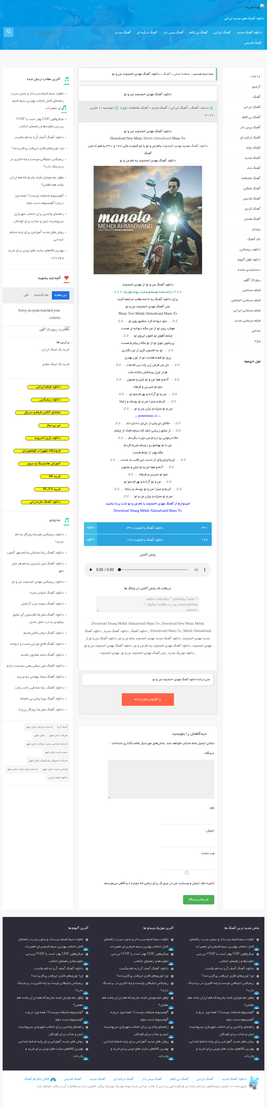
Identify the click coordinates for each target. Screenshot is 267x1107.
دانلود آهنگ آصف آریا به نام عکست (39, 137)
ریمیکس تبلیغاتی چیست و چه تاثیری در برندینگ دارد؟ (37, 163)
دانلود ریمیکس (250, 250)
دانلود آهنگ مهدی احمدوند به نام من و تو (162, 646)
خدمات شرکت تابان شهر (39, 727)
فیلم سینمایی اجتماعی (245, 300)
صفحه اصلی (182, 74)
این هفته (60, 295)
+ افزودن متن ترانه (148, 699)
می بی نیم (53, 425)
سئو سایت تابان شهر (56, 752)
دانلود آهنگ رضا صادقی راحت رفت (39, 688)
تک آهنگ (253, 239)
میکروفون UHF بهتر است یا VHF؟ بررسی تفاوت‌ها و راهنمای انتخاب (40, 123)
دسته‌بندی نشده (249, 270)
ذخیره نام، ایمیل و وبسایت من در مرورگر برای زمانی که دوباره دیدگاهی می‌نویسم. (159, 883)
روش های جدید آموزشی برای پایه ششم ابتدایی (37, 236)
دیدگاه (208, 753)
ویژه (123, 108)
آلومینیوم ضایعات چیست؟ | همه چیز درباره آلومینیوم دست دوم (39, 199)
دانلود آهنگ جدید (249, 33)
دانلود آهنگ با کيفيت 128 (145, 540)
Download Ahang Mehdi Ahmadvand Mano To (126, 624)
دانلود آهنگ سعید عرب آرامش (42, 604)
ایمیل (209, 831)
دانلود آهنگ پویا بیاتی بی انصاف (42, 699)
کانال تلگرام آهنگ (36, 1079)
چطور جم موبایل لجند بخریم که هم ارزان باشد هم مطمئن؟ (37, 181)
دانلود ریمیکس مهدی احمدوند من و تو (38, 582)
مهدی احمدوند (172, 146)
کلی (25, 295)
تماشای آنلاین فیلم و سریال (42, 413)
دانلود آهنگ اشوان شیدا (46, 593)
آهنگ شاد (253, 168)
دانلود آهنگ (199, 146)
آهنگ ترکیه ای (147, 33)
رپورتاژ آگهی (252, 280)
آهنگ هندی (252, 219)
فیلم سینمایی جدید (247, 321)
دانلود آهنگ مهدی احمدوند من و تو (148, 94)
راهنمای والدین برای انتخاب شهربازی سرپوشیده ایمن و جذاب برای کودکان (39, 217)
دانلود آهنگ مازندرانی (45, 502)
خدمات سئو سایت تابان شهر (22, 769)
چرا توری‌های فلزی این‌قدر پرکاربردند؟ (38, 148)
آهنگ (167, 74)
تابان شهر (39, 735)
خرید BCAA (51, 489)
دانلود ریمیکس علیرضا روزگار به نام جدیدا (39, 538)
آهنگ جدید (123, 33)
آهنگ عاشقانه (139, 108)
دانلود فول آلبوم (249, 260)
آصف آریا (62, 727)
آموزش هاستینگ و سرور (43, 464)
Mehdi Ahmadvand (157, 139)
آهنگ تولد (253, 148)
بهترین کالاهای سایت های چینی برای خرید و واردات (36, 254)
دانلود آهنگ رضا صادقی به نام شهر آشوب (35, 553)
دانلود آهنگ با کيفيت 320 (145, 528)
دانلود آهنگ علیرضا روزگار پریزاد (41, 710)
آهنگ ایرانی (222, 33)
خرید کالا (54, 476)
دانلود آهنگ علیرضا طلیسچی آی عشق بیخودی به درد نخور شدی (38, 618)
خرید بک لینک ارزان (55, 350)
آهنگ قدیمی (253, 43)
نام (211, 808)
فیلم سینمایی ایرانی (246, 311)
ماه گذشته (41, 295)
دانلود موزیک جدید (181, 653)
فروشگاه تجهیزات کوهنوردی (41, 451)
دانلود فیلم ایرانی (48, 387)
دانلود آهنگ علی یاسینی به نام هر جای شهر (38, 567)
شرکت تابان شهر (58, 735)
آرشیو (256, 87)
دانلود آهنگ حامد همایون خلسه (42, 655)
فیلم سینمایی (251, 290)
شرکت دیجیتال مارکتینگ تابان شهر (48, 760)
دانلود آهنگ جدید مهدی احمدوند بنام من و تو (149, 639)
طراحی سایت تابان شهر (55, 769)
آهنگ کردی (252, 209)
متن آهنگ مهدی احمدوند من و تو (143, 653)
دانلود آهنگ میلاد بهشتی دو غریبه (40, 677)
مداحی (256, 331)
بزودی (256, 229)
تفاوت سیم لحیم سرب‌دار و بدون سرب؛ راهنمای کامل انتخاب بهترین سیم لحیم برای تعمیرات (37, 101)
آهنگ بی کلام (199, 33)
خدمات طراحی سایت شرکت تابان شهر (47, 744)
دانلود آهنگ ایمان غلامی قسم (43, 633)
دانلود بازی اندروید (47, 438)
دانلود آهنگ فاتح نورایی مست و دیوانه (37, 644)
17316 (255, 77)
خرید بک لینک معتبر (55, 364)
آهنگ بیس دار (173, 33)
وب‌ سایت (207, 853)
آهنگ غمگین (251, 189)
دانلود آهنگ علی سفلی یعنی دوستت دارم (35, 666)
